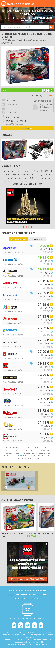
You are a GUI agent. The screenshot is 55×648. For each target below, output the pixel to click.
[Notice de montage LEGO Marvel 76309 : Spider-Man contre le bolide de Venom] (19, 481)
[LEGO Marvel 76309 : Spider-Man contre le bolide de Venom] (27, 83)
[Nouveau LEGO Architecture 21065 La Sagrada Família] (28, 206)
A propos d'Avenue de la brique (27, 590)
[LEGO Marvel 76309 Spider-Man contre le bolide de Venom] (14, 159)
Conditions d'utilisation (22, 594)
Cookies (43, 594)
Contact (36, 598)
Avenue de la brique (17, 3)
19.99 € (46, 90)
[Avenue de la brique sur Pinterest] (27, 624)
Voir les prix (27, 128)
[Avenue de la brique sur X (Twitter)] (34, 624)
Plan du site (21, 598)
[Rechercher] (51, 27)
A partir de (8, 90)
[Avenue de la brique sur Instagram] (21, 624)
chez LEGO (15, 121)
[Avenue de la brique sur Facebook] (14, 624)
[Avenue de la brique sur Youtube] (41, 624)
